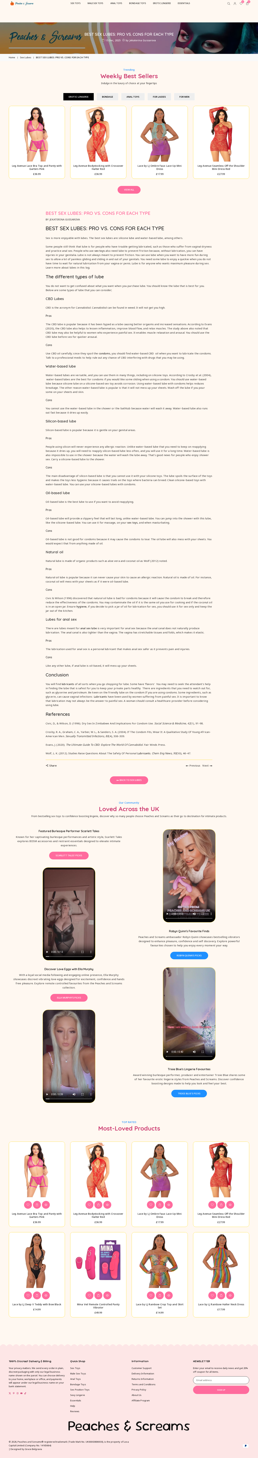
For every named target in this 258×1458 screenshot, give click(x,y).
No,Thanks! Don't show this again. (170, 763)
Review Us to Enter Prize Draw (169, 752)
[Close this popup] (203, 681)
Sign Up (168, 740)
